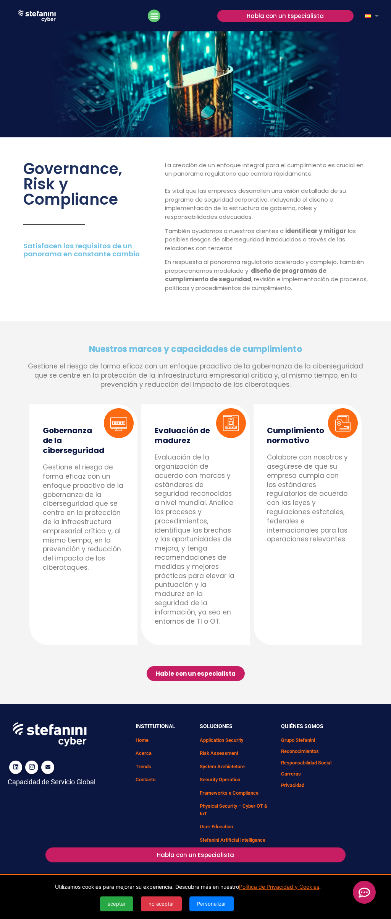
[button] (154, 16)
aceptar (117, 904)
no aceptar (161, 904)
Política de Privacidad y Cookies (279, 886)
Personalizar (211, 904)
